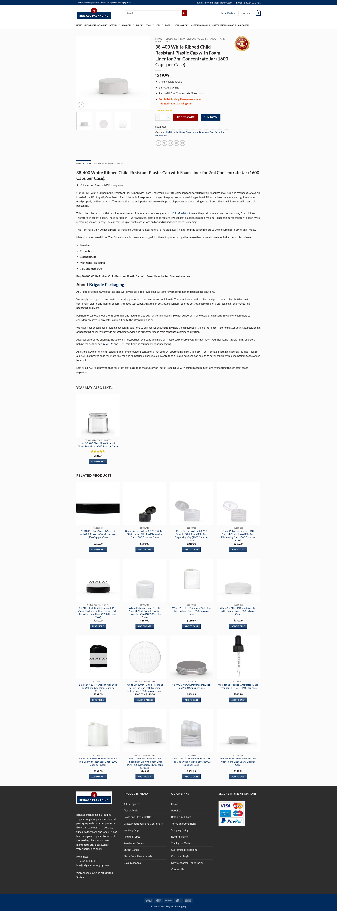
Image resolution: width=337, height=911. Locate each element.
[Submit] (184, 13)
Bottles (113, 25)
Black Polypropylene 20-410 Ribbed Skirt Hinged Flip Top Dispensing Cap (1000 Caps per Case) (144, 534)
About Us (176, 810)
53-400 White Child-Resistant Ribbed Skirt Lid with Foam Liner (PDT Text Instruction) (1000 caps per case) (145, 763)
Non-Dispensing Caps (193, 38)
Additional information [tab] (108, 163)
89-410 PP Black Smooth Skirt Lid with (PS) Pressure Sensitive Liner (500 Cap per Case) (98, 534)
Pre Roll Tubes (132, 836)
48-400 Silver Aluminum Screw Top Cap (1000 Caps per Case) (191, 686)
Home (79, 25)
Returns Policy (179, 836)
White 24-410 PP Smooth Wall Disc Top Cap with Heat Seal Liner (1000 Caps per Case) (98, 761)
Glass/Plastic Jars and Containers (143, 823)
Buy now (210, 117)
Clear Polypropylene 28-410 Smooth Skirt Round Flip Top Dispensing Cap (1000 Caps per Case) (191, 535)
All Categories (132, 803)
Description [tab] (83, 163)
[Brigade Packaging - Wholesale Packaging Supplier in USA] (98, 13)
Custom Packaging (200, 25)
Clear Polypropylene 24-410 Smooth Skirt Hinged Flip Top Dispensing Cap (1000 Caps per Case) (238, 535)
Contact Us (243, 25)
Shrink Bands (131, 849)
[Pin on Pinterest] (176, 143)
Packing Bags (131, 830)
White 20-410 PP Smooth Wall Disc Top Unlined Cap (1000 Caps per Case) (191, 611)
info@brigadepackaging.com (92, 865)
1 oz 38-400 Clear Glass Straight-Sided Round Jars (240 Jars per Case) (98, 445)
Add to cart (185, 117)
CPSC (122, 343)
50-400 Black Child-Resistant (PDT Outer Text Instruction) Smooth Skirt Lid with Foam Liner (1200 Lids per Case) (98, 612)
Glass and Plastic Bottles (138, 816)
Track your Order (181, 843)
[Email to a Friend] (170, 143)
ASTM (109, 343)
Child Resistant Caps (175, 132)
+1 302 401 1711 (86, 860)
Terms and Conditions (183, 823)
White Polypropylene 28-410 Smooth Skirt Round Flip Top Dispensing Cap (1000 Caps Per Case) (145, 612)
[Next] (144, 72)
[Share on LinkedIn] (182, 143)
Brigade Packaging (106, 284)
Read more (98, 626)
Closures (126, 25)
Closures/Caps (132, 862)
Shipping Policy (180, 830)
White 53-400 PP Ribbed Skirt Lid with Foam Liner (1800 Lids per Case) (238, 611)
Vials (148, 25)
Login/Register (228, 13)
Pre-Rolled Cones (134, 843)
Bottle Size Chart (181, 816)
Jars (158, 25)
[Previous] (82, 72)
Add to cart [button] (98, 461)
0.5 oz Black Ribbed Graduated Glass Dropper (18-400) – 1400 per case (238, 686)
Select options (145, 700)
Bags (167, 25)
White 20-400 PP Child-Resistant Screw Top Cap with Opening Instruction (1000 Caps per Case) (145, 687)
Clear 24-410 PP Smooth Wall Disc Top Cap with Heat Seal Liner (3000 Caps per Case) (191, 761)
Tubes (139, 25)
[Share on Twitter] (164, 143)
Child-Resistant (181, 213)
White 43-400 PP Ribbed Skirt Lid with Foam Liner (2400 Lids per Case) (238, 761)
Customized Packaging (184, 849)
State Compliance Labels (138, 856)
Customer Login (180, 856)
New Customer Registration (187, 862)
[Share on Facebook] (158, 143)
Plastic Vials (131, 810)
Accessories (181, 25)
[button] (251, 13)
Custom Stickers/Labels (224, 25)
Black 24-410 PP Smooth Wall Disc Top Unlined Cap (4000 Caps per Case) (98, 687)
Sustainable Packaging (95, 25)
